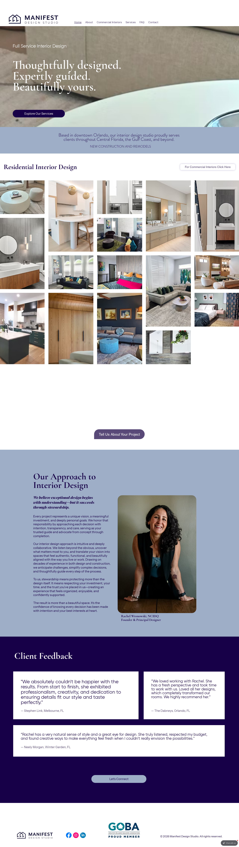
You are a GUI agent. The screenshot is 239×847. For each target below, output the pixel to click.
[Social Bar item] (69, 835)
